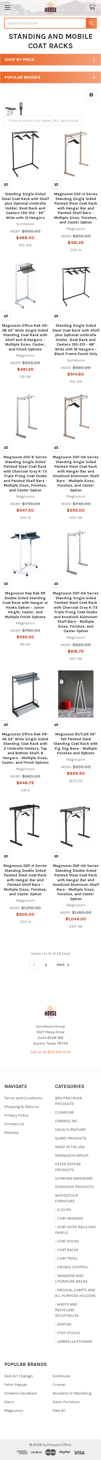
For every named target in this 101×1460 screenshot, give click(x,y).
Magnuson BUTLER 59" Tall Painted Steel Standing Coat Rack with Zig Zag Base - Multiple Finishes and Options (76, 743)
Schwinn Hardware (20, 1393)
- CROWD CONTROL (71, 1267)
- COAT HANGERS (69, 1218)
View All (59, 1410)
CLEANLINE (64, 1112)
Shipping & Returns (21, 1106)
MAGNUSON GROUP (72, 1155)
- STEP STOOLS (67, 1333)
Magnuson (13, 1410)
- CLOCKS (63, 1209)
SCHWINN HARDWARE (74, 1178)
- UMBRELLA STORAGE (73, 1341)
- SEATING (63, 1324)
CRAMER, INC (66, 1121)
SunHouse (61, 1376)
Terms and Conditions (23, 1098)
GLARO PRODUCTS (70, 1138)
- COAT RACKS (66, 1250)
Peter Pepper (15, 1384)
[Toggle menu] (7, 7)
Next (61, 965)
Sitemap (11, 1132)
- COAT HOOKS (67, 1241)
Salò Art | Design (18, 1376)
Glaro (9, 1402)
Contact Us (14, 1124)
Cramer (59, 1384)
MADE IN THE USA (70, 1147)
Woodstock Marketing (72, 1393)
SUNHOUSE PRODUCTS (74, 1186)
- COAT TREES (66, 1258)
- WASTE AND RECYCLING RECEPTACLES (67, 1310)
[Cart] (93, 7)
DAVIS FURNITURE (70, 1129)
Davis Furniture (66, 1402)
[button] (91, 95)
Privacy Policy (16, 1115)
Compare (6, 184)
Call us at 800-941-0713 (50, 1052)
